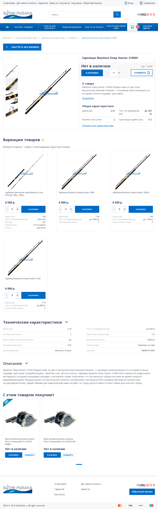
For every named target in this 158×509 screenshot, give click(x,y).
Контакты (64, 3)
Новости (53, 3)
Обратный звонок (142, 491)
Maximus (73, 38)
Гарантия (43, 3)
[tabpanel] (21, 429)
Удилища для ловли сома (53, 38)
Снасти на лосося (94, 26)
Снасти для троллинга (50, 27)
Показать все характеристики (98, 125)
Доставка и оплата (27, 3)
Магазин (7, 38)
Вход (130, 3)
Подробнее (88, 98)
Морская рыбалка (71, 26)
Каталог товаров (24, 26)
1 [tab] (79, 464)
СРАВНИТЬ (140, 72)
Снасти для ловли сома (116, 27)
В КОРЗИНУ (92, 72)
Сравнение (149, 3)
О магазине (9, 3)
